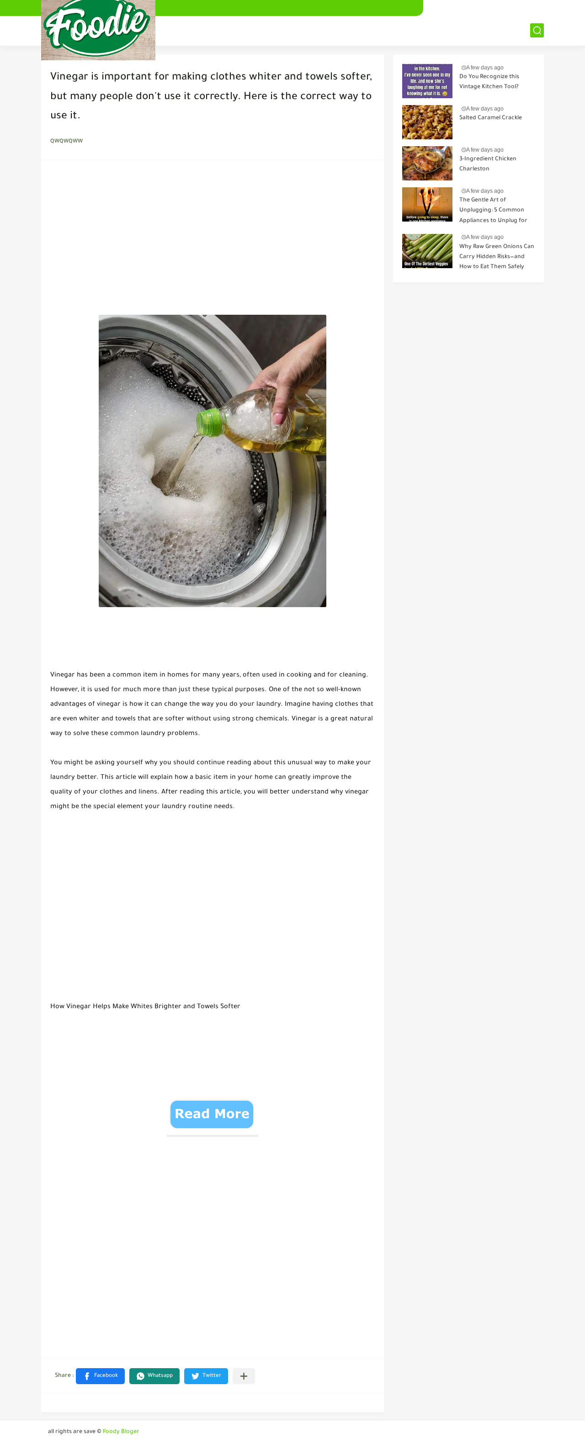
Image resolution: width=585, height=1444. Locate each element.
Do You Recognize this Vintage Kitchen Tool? (489, 82)
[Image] (427, 81)
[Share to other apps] (244, 1376)
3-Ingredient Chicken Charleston (487, 164)
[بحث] (537, 30)
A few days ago (485, 67)
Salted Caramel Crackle (490, 118)
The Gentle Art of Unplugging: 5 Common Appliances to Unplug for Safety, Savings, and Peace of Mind (495, 212)
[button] (100, 1376)
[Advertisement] (212, 240)
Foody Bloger (121, 1432)
